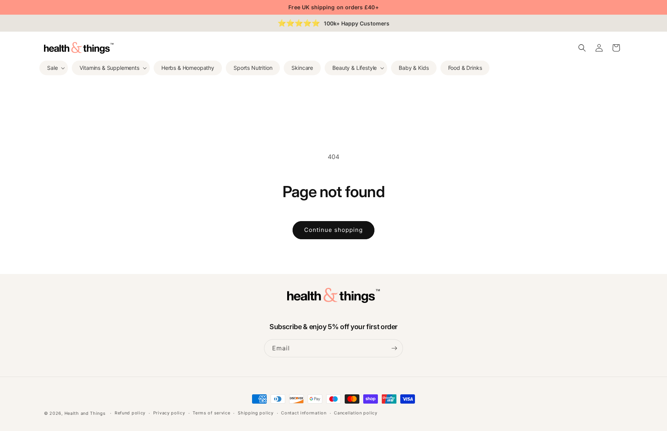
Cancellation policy (355, 413)
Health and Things (85, 413)
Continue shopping (333, 229)
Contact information (303, 413)
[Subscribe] (394, 348)
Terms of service (211, 413)
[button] (53, 68)
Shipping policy (256, 413)
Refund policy (130, 413)
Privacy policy (169, 413)
